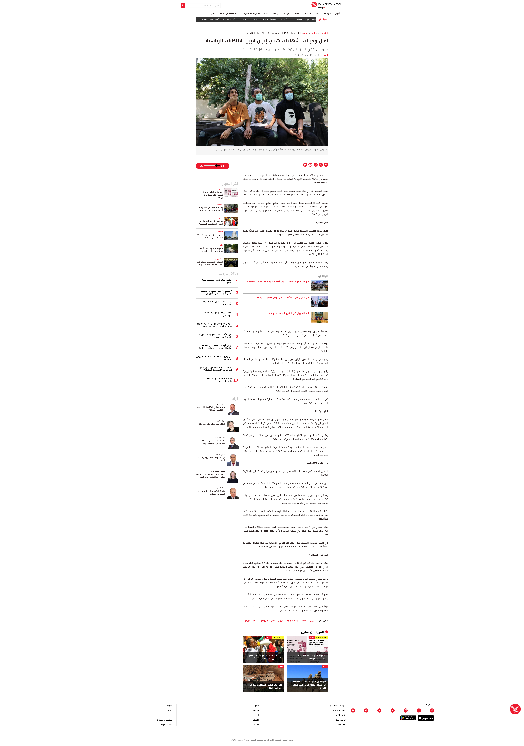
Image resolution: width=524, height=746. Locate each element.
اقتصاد (308, 13)
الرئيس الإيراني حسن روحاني (271, 620)
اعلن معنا (341, 724)
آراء (317, 13)
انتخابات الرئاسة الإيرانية (296, 620)
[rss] (353, 710)
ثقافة (297, 13)
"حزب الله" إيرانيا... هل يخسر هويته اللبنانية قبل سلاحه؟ (215, 336)
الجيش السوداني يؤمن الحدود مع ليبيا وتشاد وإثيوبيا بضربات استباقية (214, 325)
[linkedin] (379, 710)
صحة (266, 13)
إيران (312, 620)
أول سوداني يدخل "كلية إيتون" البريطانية (217, 303)
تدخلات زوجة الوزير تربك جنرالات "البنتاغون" (217, 314)
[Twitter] (419, 710)
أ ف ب (325, 55)
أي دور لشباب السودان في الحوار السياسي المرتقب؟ (264, 657)
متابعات (220, 204)
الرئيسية (324, 33)
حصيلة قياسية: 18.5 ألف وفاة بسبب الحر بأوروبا (211, 250)
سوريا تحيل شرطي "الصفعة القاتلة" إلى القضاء (210, 236)
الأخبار (338, 13)
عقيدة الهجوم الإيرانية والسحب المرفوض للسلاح (210, 492)
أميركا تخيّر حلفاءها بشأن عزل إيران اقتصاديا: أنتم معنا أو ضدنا (288, 19)
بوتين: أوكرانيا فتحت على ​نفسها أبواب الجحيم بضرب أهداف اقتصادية (215, 347)
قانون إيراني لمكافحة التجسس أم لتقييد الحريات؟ (210, 408)
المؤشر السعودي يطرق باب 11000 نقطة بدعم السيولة (210, 263)
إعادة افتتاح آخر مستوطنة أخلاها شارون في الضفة (211, 209)
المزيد (212, 13)
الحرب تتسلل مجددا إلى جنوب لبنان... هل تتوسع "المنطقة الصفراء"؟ (215, 369)
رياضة (276, 13)
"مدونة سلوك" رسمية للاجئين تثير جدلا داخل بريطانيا (308, 657)
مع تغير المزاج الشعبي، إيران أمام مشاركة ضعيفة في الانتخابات (277, 282)
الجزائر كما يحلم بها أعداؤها (212, 424)
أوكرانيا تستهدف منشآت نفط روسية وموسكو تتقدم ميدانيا (236, 19)
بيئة (221, 245)
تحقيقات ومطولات (251, 13)
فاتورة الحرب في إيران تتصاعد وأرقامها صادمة (218, 380)
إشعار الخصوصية (338, 710)
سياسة (327, 13)
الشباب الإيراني (251, 620)
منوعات (286, 13)
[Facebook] (432, 710)
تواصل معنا (340, 720)
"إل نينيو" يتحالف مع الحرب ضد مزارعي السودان (214, 358)
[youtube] (393, 710)
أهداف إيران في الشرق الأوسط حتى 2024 (288, 313)
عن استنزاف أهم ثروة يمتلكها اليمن (211, 459)
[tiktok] (366, 710)
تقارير (305, 33)
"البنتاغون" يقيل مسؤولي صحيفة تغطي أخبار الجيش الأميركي (216, 292)
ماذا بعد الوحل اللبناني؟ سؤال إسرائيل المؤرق (266, 686)
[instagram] (406, 710)
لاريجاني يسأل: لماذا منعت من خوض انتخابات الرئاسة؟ (282, 297)
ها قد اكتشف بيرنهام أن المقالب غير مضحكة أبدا (213, 442)
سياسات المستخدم (337, 705)
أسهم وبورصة (218, 258)
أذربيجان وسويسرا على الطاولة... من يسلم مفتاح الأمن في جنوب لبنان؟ (308, 684)
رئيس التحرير (340, 715)
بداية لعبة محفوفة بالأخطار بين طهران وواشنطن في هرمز (210, 476)
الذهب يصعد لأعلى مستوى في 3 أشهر (217, 281)
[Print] (305, 165)
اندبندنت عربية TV (228, 13)
